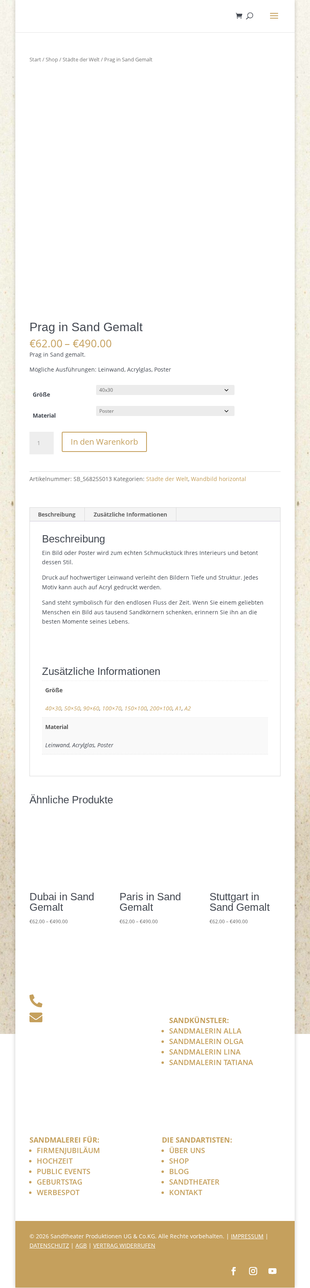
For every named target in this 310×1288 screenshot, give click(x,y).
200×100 (161, 708)
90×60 (91, 708)
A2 (187, 708)
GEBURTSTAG (59, 1182)
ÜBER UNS (187, 1150)
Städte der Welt (81, 59)
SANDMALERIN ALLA (205, 1031)
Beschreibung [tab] (56, 514)
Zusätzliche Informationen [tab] (130, 514)
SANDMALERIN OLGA (206, 1041)
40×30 (53, 708)
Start (35, 59)
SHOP (179, 1161)
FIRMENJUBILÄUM (68, 1150)
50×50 (72, 708)
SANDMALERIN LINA (205, 1052)
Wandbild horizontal (218, 479)
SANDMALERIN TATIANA (211, 1062)
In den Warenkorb (104, 441)
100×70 (111, 708)
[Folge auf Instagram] (253, 1271)
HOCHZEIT (55, 1161)
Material (44, 415)
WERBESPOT (58, 1192)
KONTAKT (185, 1192)
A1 (178, 708)
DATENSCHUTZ (49, 1245)
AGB (81, 1245)
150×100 (135, 708)
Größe (41, 394)
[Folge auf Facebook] (234, 1271)
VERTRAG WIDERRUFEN (124, 1245)
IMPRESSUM (247, 1236)
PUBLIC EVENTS (63, 1171)
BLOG (179, 1171)
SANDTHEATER (194, 1182)
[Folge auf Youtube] (272, 1271)
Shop (52, 59)
